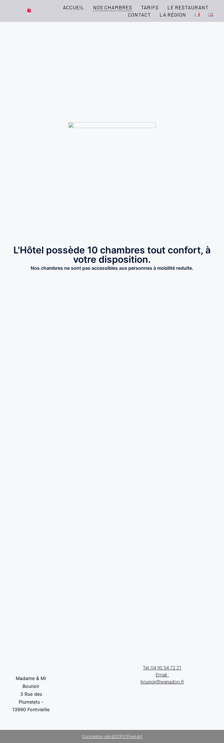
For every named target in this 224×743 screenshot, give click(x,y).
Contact (139, 14)
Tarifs (150, 7)
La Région (173, 14)
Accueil (73, 7)
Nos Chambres (112, 7)
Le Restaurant (188, 7)
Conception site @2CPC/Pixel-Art (112, 736)
